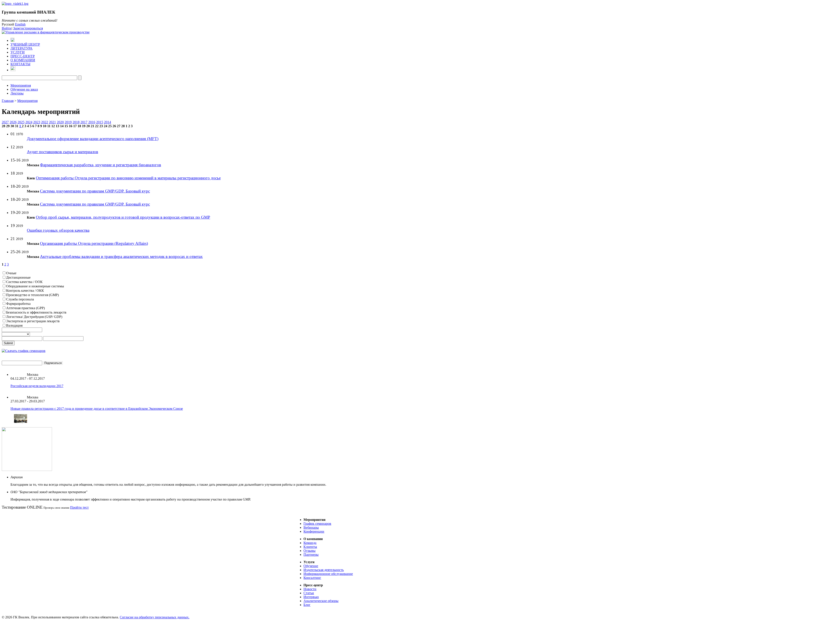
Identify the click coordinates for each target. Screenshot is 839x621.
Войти (6, 28)
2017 (83, 122)
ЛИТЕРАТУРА (21, 48)
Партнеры (311, 554)
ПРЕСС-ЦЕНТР (22, 56)
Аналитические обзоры (320, 601)
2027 (5, 122)
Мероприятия (20, 85)
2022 (44, 122)
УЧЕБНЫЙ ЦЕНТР (25, 44)
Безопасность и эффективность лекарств (36, 312)
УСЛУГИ (17, 52)
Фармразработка (18, 303)
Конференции (313, 531)
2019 (68, 122)
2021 (52, 122)
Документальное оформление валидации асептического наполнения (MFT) (92, 138)
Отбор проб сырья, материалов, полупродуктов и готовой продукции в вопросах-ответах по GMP (123, 217)
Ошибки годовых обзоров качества (58, 230)
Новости (309, 589)
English (20, 24)
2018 (76, 122)
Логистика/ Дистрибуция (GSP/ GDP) (34, 317)
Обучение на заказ (24, 89)
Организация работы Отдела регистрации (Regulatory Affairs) (94, 243)
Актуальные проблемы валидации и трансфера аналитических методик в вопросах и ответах (121, 256)
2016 (91, 122)
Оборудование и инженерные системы (35, 286)
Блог (306, 605)
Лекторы (17, 93)
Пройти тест (79, 507)
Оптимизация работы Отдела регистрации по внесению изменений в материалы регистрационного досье (128, 178)
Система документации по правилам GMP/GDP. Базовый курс (95, 191)
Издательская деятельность (323, 570)
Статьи (308, 593)
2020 (60, 122)
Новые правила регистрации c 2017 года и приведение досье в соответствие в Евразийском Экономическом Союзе (96, 408)
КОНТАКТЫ (20, 64)
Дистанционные (18, 277)
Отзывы (309, 550)
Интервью (311, 597)
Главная (8, 101)
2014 (107, 122)
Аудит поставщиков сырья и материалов (62, 151)
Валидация (14, 325)
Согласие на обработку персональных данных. (154, 617)
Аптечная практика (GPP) (25, 308)
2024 (28, 122)
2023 (36, 122)
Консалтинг (312, 578)
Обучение (310, 566)
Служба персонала (20, 299)
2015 (99, 122)
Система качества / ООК (24, 282)
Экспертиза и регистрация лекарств (33, 321)
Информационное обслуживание (328, 574)
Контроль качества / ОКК (25, 290)
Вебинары (311, 527)
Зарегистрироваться (28, 28)
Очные (11, 273)
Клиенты (310, 547)
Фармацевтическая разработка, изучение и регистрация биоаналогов (100, 165)
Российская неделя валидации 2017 (36, 386)
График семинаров (317, 523)
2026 (13, 122)
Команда (309, 543)
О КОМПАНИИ (22, 60)
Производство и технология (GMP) (32, 295)
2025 (20, 122)
